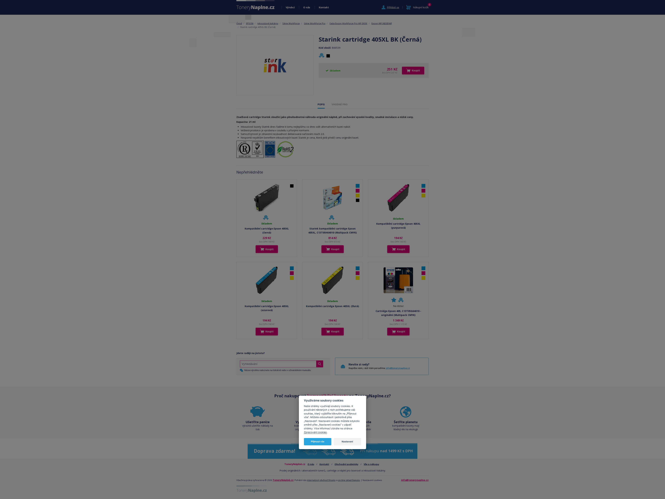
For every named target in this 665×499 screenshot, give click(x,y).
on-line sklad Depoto (349, 480)
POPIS (321, 104)
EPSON (249, 23)
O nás (306, 7)
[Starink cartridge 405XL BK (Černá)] (275, 65)
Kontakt (324, 7)
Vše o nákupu (371, 464)
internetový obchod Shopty (321, 480)
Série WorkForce (291, 23)
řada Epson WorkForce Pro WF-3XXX (348, 23)
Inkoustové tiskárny (268, 23)
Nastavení (347, 441)
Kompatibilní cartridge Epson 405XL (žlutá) (332, 306)
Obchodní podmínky (346, 464)
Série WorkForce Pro (314, 23)
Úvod (239, 23)
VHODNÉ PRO (340, 104)
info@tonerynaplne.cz (398, 368)
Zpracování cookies (315, 432)
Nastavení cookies (372, 480)
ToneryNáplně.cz (283, 480)
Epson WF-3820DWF (381, 23)
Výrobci (290, 7)
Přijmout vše (317, 441)
